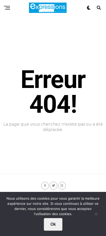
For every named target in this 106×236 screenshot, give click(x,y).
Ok (53, 224)
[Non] (95, 215)
